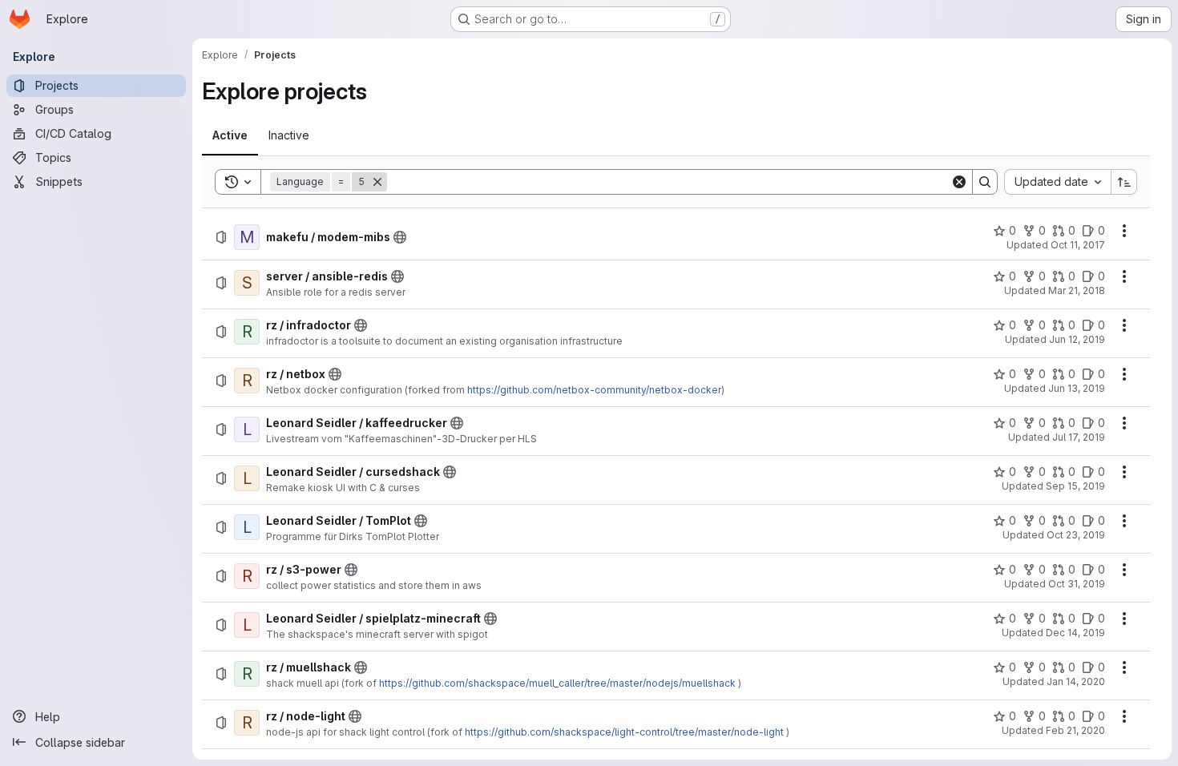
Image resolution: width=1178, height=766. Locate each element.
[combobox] (1057, 182)
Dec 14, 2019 (1075, 633)
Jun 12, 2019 (1077, 339)
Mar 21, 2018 (1076, 290)
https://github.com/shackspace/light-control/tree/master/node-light (624, 732)
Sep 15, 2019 (1075, 486)
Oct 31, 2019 (1076, 584)
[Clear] (959, 182)
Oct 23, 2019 (1076, 535)
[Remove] (377, 182)
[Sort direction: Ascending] (1124, 182)
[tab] (230, 135)
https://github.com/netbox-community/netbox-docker (594, 390)
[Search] (985, 182)
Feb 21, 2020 (1075, 730)
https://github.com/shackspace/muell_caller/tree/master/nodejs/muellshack (557, 683)
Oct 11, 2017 (1078, 245)
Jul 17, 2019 (1078, 437)
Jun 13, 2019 (1076, 388)
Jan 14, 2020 (1076, 681)
